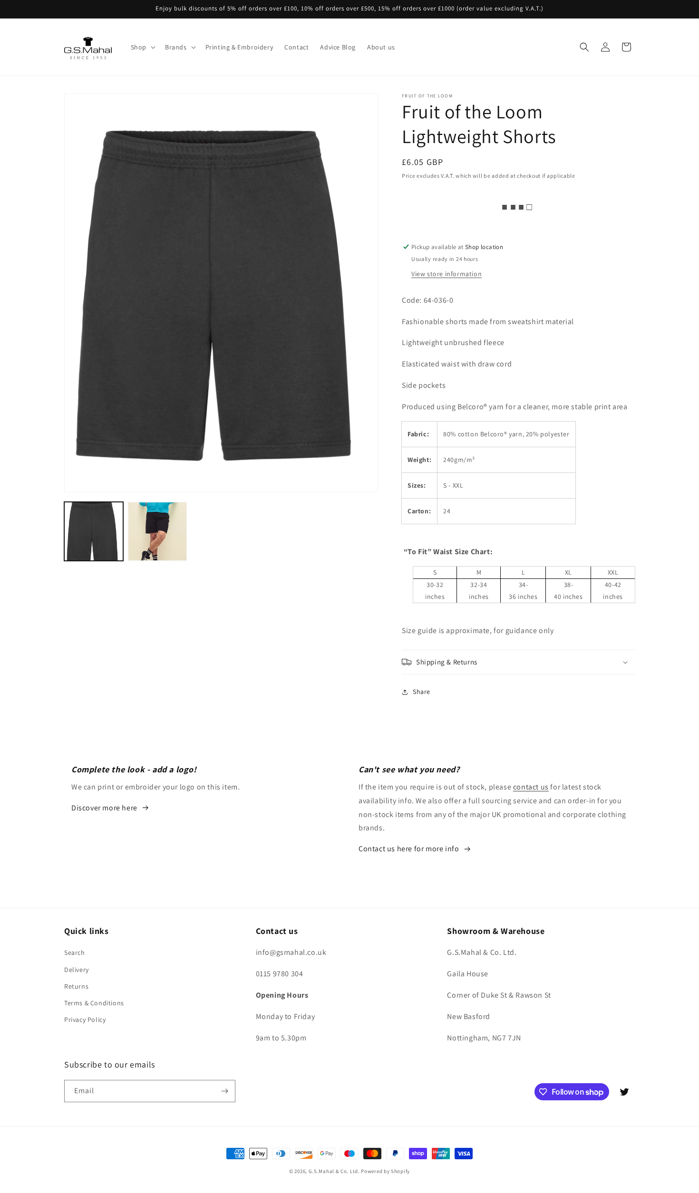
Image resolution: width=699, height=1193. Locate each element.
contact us (531, 787)
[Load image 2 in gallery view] (157, 531)
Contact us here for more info (409, 849)
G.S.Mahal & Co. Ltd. (334, 1171)
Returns (76, 986)
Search (74, 952)
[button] (142, 47)
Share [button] (421, 691)
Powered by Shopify (385, 1171)
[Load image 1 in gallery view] (93, 531)
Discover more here (104, 808)
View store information (446, 273)
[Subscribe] (224, 1091)
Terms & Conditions (94, 1003)
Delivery (76, 969)
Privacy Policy (85, 1019)
